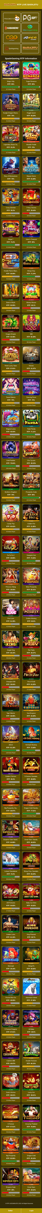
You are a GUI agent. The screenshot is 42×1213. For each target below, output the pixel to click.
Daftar (10, 1210)
